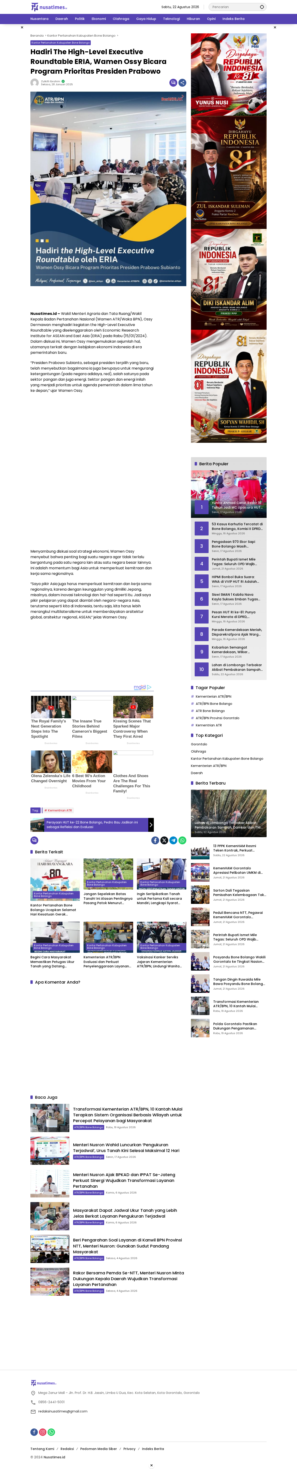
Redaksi (67, 1449)
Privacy (129, 1449)
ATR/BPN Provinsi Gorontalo (217, 718)
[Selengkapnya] (148, 1383)
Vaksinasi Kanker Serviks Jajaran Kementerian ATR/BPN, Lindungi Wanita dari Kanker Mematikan (158, 962)
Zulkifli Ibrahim (50, 81)
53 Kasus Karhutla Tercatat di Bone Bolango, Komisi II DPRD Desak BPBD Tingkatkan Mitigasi (237, 526)
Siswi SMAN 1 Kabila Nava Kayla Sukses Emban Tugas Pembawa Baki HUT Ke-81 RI (235, 597)
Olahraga (198, 751)
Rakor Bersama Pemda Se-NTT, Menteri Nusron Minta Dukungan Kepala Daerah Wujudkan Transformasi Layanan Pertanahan (128, 1278)
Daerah (197, 773)
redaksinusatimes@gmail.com (62, 1411)
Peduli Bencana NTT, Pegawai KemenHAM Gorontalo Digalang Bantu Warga (238, 914)
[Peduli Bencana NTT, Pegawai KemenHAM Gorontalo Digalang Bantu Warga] (200, 917)
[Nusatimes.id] (49, 6)
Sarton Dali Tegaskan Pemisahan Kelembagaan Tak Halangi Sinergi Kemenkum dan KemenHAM (239, 892)
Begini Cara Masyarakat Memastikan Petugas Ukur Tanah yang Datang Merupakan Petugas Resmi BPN (52, 962)
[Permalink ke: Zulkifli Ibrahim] (35, 83)
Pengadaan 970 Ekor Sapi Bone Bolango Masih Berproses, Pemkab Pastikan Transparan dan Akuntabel (236, 544)
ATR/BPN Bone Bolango (88, 1127)
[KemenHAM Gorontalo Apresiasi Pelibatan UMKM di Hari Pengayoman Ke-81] (200, 872)
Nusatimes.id (54, 1457)
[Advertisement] (84, 298)
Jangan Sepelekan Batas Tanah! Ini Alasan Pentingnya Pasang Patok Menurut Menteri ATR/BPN (108, 898)
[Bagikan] (182, 83)
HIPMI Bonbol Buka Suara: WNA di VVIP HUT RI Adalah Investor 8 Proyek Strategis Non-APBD (234, 579)
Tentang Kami (42, 1449)
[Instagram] (42, 1432)
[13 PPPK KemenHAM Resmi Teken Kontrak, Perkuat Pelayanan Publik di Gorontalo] (200, 850)
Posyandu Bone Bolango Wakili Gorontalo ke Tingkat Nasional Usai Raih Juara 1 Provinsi (239, 959)
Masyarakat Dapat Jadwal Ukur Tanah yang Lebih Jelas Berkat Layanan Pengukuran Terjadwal (125, 1213)
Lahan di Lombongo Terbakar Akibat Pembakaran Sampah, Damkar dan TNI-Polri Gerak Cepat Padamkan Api (237, 667)
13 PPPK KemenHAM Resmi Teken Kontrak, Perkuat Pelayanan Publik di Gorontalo (239, 848)
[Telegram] (173, 840)
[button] (262, 7)
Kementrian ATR (60, 810)
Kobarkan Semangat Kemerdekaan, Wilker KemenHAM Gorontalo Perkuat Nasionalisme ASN (234, 649)
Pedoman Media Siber (98, 1449)
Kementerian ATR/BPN (213, 696)
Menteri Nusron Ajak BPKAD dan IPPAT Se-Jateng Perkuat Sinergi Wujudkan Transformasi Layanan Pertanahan (124, 1180)
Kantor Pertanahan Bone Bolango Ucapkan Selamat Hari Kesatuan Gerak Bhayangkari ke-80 (53, 910)
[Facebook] (155, 840)
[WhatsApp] (182, 840)
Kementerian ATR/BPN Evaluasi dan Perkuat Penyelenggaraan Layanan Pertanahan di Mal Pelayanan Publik (106, 962)
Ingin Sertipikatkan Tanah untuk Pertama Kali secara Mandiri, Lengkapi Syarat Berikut (159, 898)
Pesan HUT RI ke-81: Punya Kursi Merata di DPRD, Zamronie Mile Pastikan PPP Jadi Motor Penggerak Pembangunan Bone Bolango (236, 614)
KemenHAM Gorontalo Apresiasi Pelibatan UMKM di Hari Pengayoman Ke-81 (237, 870)
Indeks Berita (153, 1449)
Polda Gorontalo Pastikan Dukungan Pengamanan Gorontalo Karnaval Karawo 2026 (237, 1026)
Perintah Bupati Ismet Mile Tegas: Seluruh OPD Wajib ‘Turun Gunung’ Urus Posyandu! (233, 561)
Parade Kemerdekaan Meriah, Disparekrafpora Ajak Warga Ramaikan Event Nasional (237, 632)
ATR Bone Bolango (210, 711)
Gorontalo (199, 744)
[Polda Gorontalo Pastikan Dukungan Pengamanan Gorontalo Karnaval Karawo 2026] (200, 1028)
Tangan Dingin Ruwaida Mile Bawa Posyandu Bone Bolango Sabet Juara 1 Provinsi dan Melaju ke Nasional (239, 981)
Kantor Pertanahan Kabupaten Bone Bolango (61, 42)
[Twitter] (164, 840)
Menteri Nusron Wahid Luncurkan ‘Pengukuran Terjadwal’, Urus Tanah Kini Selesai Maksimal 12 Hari (126, 1147)
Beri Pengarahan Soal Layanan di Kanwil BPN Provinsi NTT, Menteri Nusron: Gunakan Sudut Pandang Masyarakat (127, 1245)
